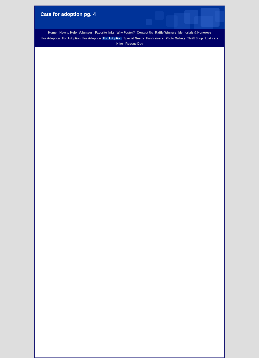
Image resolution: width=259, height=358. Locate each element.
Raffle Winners (165, 32)
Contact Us (145, 32)
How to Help (68, 32)
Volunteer (86, 32)
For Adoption (50, 38)
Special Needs (133, 38)
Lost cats (211, 38)
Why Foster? (126, 32)
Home (52, 32)
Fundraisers (155, 38)
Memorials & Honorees (194, 32)
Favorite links (105, 32)
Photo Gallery (175, 38)
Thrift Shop (195, 38)
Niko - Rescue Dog (129, 43)
